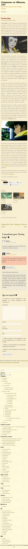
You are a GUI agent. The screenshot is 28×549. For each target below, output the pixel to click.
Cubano (14, 20)
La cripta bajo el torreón (7, 520)
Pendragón (7, 413)
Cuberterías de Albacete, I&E (13, 3)
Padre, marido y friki (6, 528)
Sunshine (4, 469)
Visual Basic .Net (8, 387)
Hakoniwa (4, 458)
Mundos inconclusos (6, 526)
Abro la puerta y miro (6, 511)
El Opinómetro (5, 477)
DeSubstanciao (5, 455)
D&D (6, 408)
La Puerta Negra (5, 523)
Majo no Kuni (5, 463)
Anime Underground (6, 454)
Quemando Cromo (6, 486)
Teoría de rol (7, 420)
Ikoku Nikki (4, 434)
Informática (4, 385)
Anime (15, 217)
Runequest (7, 416)
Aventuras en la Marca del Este (8, 512)
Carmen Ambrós (6, 165)
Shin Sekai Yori (4, 211)
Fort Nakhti (9, 397)
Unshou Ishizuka (4, 148)
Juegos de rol (5, 391)
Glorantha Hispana (6, 490)
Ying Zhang (25, 545)
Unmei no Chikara (5, 471)
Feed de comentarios (6, 541)
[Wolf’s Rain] (6, 196)
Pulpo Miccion (5, 531)
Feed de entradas (5, 540)
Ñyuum (3, 465)
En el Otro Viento (5, 515)
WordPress (10, 545)
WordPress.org (5, 543)
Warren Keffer (9, 267)
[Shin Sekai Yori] (6, 207)
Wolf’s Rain (3, 199)
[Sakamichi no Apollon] (18, 196)
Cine (3, 380)
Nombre (4, 322)
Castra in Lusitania (6, 499)
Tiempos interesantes (6, 431)
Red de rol (4, 506)
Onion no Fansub (5, 466)
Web (3, 333)
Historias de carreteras (7, 500)
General (4, 381)
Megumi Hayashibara (20, 148)
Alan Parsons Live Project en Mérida (9, 429)
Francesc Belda (4, 164)
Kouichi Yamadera (4, 145)
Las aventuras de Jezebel (7, 524)
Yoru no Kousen (5, 472)
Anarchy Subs (5, 451)
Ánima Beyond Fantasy (9, 393)
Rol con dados (5, 491)
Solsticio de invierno (6, 478)
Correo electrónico (5, 327)
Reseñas (6, 414)
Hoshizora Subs (5, 460)
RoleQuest (4, 532)
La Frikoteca (4, 521)
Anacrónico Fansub (6, 449)
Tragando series (11, 173)
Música (3, 422)
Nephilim (6, 411)
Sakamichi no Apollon (17, 199)
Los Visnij (9, 400)
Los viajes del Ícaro (11, 398)
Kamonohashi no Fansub (7, 461)
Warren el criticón (6, 481)
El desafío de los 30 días (9, 410)
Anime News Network (6, 452)
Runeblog (4, 534)
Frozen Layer (5, 457)
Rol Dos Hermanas (6, 493)
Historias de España (6, 502)
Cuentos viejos (7, 405)
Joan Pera (8, 155)
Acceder (4, 538)
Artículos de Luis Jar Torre (7, 497)
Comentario (14, 305)
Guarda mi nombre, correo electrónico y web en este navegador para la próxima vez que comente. (14, 340)
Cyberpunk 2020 (8, 407)
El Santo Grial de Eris (6, 433)
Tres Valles (9, 403)
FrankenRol (4, 517)
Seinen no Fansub (5, 468)
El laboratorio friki (6, 514)
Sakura (8, 401)
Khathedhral (4, 518)
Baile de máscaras (10, 395)
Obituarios (7, 383)
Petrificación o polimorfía (7, 529)
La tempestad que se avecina (13, 418)
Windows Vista (8, 389)
